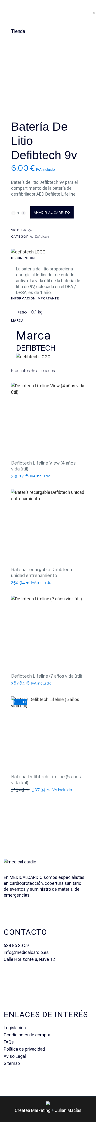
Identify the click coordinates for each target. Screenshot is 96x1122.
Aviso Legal (15, 1056)
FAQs (9, 1041)
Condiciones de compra (27, 1034)
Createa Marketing (32, 1110)
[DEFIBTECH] (28, 251)
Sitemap (12, 1063)
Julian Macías (68, 1110)
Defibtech (42, 236)
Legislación (15, 1027)
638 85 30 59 (16, 945)
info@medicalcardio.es (26, 952)
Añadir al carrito (52, 212)
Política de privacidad (24, 1049)
